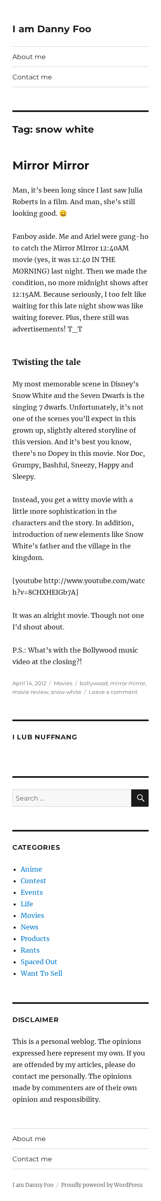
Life (27, 904)
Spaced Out (39, 962)
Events (32, 892)
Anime (31, 869)
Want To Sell (41, 973)
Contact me (32, 77)
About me (29, 57)
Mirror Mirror (50, 165)
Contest (33, 881)
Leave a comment (113, 692)
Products (35, 938)
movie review (30, 692)
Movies (63, 683)
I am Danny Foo (51, 29)
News (29, 927)
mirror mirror (127, 683)
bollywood (94, 683)
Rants (30, 950)
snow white (66, 692)
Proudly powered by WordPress (102, 1185)
